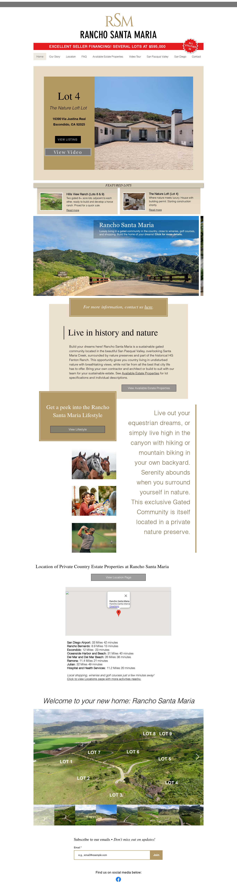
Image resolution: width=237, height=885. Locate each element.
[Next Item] (197, 256)
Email (77, 847)
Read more (72, 210)
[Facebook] (118, 879)
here (149, 307)
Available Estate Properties (140, 373)
